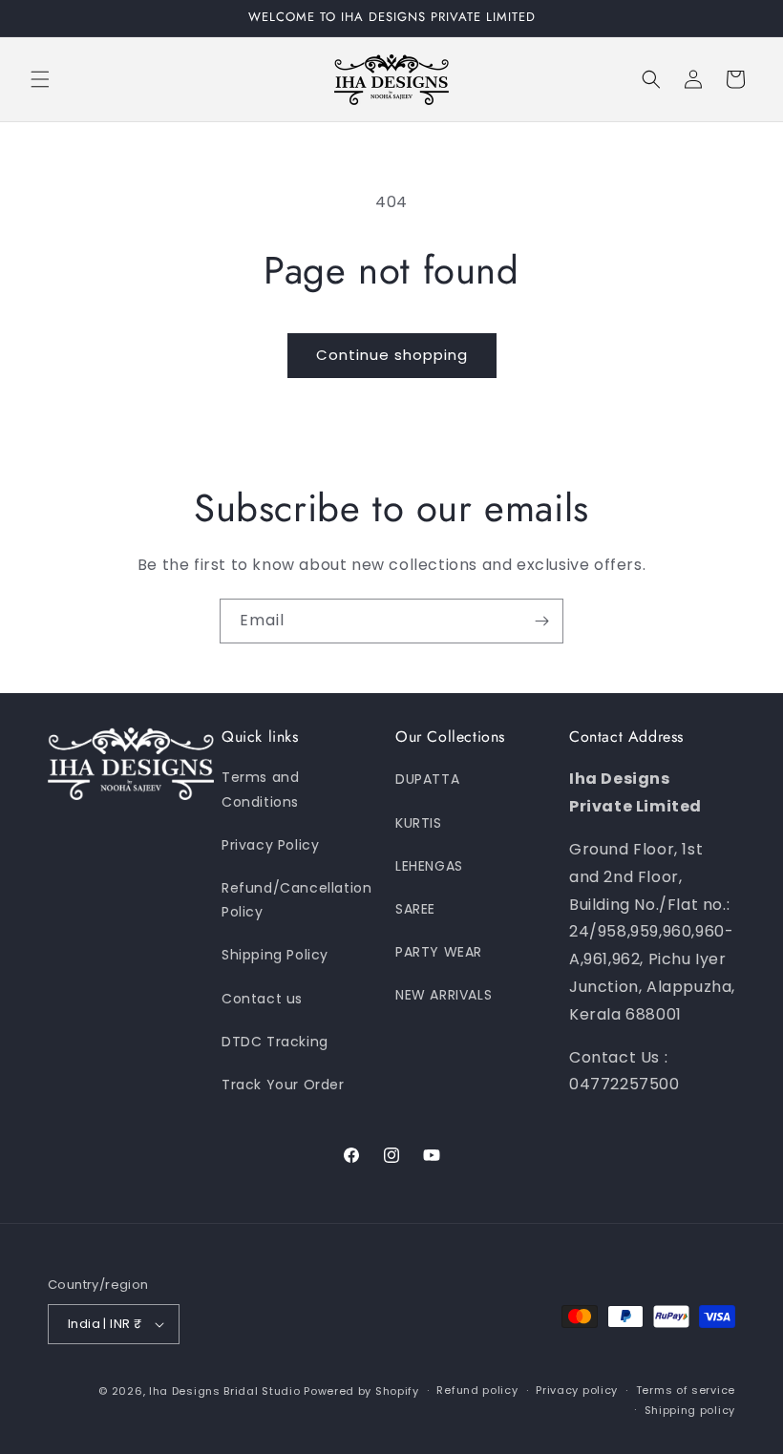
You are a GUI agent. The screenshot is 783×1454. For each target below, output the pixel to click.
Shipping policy (690, 1410)
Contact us (262, 998)
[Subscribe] (541, 621)
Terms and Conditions (260, 789)
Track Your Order (283, 1084)
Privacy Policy (270, 844)
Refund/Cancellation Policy (296, 899)
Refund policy (477, 1390)
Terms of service (685, 1390)
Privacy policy (577, 1390)
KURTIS (418, 822)
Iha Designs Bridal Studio (225, 1391)
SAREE (415, 908)
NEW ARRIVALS (443, 994)
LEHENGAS (429, 865)
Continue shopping (392, 355)
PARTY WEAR (438, 951)
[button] (40, 79)
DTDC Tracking (275, 1041)
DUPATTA (427, 779)
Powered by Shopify (361, 1391)
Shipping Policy (275, 954)
